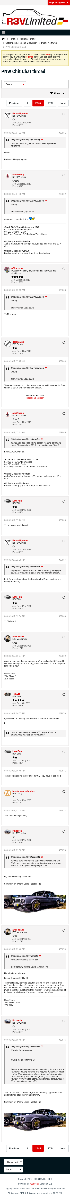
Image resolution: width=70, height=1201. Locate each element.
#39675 (62, 1040)
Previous (14, 103)
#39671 (62, 771)
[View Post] (41, 140)
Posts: (15, 125)
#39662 (62, 194)
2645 (38, 103)
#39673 (62, 850)
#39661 (62, 133)
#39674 (62, 949)
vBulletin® (34, 1184)
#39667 (62, 560)
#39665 (62, 432)
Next (63, 103)
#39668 (62, 616)
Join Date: (17, 123)
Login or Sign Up (57, 3)
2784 (50, 103)
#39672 (62, 810)
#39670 (62, 713)
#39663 (62, 290)
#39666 (62, 520)
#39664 (62, 361)
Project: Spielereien (35, 398)
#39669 (62, 656)
